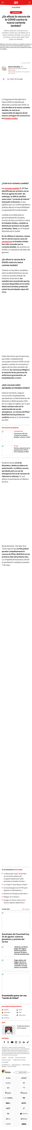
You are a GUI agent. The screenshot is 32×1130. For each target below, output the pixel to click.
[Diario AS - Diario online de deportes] (16, 2)
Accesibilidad (5, 1062)
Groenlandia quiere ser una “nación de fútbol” (14, 996)
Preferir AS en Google (16, 79)
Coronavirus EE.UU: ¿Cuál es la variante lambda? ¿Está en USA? (22, 435)
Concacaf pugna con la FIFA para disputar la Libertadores (15, 889)
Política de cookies (6, 1060)
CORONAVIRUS (18, 431)
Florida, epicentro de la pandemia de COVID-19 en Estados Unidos (22, 450)
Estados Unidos (11, 118)
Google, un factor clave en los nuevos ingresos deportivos (14, 901)
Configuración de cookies (19, 1060)
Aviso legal (10, 1057)
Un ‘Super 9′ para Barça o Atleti (15, 884)
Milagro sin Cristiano (11, 897)
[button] (3, 79)
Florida (16, 446)
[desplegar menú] (2, 2)
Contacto (4, 1057)
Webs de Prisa (22, 1072)
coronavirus (7, 241)
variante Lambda (11, 188)
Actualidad (16, 7)
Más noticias (25, 909)
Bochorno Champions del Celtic (15, 893)
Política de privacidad (20, 1057)
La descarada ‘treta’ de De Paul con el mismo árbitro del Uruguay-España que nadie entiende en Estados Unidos (15, 877)
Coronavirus (16, 12)
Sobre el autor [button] (11, 70)
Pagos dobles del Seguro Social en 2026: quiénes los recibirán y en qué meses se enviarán (20, 963)
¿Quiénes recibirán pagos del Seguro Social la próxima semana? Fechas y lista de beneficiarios (21, 950)
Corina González (14, 67)
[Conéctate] (29, 2)
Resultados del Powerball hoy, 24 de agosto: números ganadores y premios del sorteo (16, 938)
